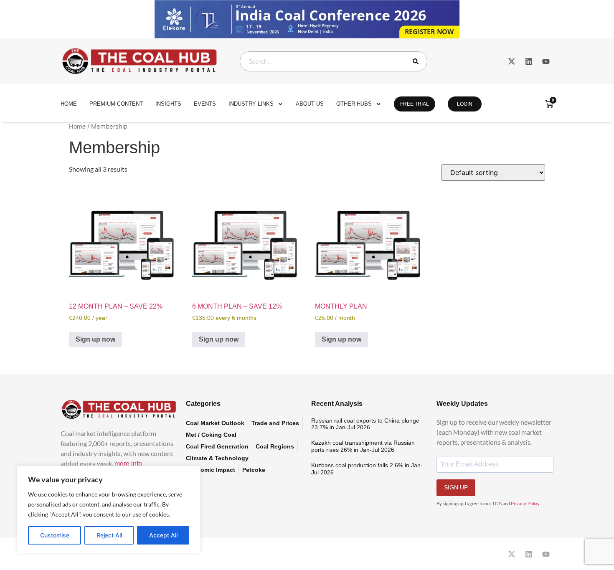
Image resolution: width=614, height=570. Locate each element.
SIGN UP (456, 487)
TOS (497, 503)
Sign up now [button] (95, 339)
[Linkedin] (528, 61)
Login (464, 104)
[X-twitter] (511, 61)
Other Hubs (354, 104)
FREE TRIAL (414, 104)
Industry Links (251, 104)
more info (128, 463)
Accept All (163, 535)
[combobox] (333, 61)
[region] (108, 509)
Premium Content (116, 104)
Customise (54, 535)
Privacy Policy (525, 503)
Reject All (109, 535)
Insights (168, 104)
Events (205, 104)
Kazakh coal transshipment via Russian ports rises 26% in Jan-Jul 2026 (363, 446)
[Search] (417, 61)
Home (69, 104)
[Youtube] (545, 61)
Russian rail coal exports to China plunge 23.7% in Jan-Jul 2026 (365, 424)
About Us (310, 104)
